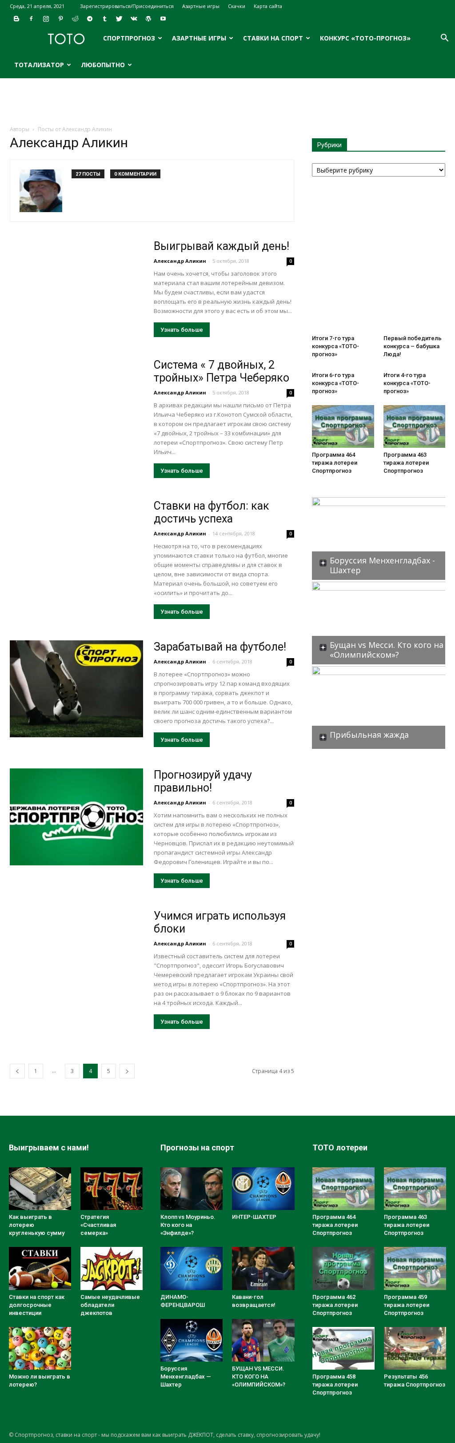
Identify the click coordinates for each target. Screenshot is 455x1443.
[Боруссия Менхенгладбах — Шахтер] (191, 1340)
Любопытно (103, 64)
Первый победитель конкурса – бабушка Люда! (412, 346)
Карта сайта (268, 6)
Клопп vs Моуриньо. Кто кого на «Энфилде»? (188, 1225)
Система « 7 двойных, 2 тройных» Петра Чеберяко (221, 371)
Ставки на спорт (273, 38)
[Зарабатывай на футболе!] (76, 688)
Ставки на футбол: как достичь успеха (211, 512)
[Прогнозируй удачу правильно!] (76, 816)
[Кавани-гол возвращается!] (263, 1268)
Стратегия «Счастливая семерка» (98, 1225)
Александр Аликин (180, 260)
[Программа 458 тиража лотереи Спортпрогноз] (343, 1348)
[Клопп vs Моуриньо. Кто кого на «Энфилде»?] (191, 1188)
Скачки (236, 6)
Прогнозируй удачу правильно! (203, 781)
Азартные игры (201, 6)
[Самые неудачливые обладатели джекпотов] (111, 1268)
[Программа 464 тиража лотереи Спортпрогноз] (343, 426)
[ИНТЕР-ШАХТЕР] (263, 1188)
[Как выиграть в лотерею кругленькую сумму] (40, 1188)
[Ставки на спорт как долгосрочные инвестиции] (40, 1268)
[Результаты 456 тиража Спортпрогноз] (415, 1348)
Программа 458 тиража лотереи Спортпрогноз (335, 1384)
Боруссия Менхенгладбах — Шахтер (185, 1376)
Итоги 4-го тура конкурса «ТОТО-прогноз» (407, 383)
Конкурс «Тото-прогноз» (365, 38)
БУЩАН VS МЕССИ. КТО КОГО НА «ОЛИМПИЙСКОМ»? (258, 1376)
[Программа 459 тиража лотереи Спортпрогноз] (415, 1268)
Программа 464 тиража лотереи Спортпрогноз (334, 462)
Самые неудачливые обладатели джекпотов (110, 1305)
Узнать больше (181, 329)
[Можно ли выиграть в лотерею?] (40, 1348)
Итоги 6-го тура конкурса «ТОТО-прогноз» (335, 383)
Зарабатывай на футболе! (220, 646)
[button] (444, 39)
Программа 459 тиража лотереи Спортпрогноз (406, 1305)
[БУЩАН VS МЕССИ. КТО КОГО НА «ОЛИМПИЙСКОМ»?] (263, 1340)
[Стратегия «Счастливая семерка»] (111, 1188)
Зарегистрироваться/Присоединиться (127, 6)
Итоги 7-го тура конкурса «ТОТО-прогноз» (335, 346)
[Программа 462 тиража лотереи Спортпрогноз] (343, 1268)
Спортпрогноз (129, 38)
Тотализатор (39, 64)
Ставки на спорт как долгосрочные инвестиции (36, 1305)
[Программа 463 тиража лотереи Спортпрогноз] (414, 426)
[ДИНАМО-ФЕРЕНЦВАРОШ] (191, 1268)
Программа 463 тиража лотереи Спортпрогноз (406, 462)
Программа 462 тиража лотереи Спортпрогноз (335, 1305)
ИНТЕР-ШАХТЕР (254, 1217)
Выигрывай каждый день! (221, 246)
